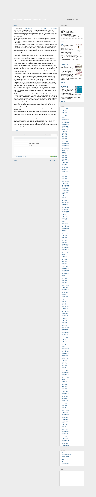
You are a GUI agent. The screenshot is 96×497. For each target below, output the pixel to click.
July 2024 (64, 152)
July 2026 (64, 110)
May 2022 (64, 197)
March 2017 (64, 304)
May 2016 (64, 322)
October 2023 (65, 167)
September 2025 (65, 127)
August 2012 (65, 400)
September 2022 (65, 190)
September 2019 (65, 252)
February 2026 (65, 119)
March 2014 (64, 367)
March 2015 (64, 346)
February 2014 (65, 369)
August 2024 (65, 150)
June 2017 (64, 299)
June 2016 (64, 320)
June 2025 (64, 133)
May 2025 (64, 134)
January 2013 (65, 391)
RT (63, 461)
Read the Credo (42, 19)
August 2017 (65, 296)
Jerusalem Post (65, 458)
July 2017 (64, 298)
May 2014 (64, 363)
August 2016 (65, 317)
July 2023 (64, 173)
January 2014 (65, 370)
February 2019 (65, 265)
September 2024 (65, 148)
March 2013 (64, 388)
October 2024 (65, 147)
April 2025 (64, 136)
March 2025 (64, 138)
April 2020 (64, 240)
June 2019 (64, 258)
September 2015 (65, 336)
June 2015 (64, 341)
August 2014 (65, 358)
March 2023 (64, 180)
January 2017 (65, 308)
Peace (15, 160)
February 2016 (65, 327)
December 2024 (65, 143)
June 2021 (64, 216)
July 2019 (64, 256)
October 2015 (65, 334)
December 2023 (65, 164)
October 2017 (65, 292)
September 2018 (65, 273)
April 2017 (64, 303)
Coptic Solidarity (65, 456)
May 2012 (64, 405)
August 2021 (65, 213)
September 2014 (65, 357)
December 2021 (65, 206)
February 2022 (65, 202)
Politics (16, 130)
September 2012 (65, 398)
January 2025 (65, 141)
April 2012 (64, 407)
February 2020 (65, 244)
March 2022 (64, 200)
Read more (63, 82)
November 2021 (65, 207)
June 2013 (64, 383)
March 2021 (64, 221)
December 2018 (65, 268)
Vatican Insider (65, 463)
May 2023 (64, 176)
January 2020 (65, 245)
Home (14, 19)
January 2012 (65, 412)
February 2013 (65, 390)
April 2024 (64, 157)
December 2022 (65, 185)
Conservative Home (66, 454)
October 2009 (65, 443)
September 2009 (65, 445)
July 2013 (64, 381)
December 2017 (65, 289)
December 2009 (65, 440)
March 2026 (64, 117)
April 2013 (64, 386)
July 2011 (64, 422)
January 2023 (65, 183)
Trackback (26, 134)
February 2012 (65, 410)
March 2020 (64, 242)
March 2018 (64, 284)
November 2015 (65, 332)
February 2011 (65, 429)
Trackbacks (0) (47, 134)
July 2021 (64, 214)
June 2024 (64, 153)
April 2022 (64, 199)
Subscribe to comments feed (20, 156)
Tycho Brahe (52, 160)
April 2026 (64, 115)
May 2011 (64, 426)
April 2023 (64, 178)
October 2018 (65, 272)
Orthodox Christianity (66, 459)
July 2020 (64, 235)
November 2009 (65, 442)
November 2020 (65, 228)
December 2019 (65, 247)
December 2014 (65, 351)
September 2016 (65, 315)
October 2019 (65, 251)
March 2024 (64, 159)
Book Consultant (27, 19)
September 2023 (65, 169)
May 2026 (64, 114)
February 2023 (65, 181)
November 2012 (65, 395)
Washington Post (66, 465)
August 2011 (65, 421)
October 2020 (65, 230)
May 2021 (64, 218)
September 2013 (65, 377)
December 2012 (65, 393)
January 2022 (65, 204)
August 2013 (65, 379)
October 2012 (65, 396)
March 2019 (64, 263)
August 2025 (65, 129)
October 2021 (65, 209)
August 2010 (65, 435)
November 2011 (65, 416)
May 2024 (64, 155)
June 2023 (64, 174)
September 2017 (65, 294)
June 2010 (64, 436)
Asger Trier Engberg (28, 28)
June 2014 (64, 362)
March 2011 (64, 428)
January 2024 (65, 162)
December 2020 (65, 226)
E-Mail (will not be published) (34, 143)
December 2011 (65, 414)
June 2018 (64, 278)
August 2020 (65, 233)
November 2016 (65, 311)
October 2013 (65, 376)
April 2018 (64, 282)
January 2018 (65, 287)
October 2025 (65, 126)
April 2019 (64, 261)
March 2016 (64, 325)
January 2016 (65, 329)
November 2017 (65, 291)
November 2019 (65, 249)
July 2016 (64, 318)
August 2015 (65, 337)
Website (30, 145)
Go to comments (44, 28)
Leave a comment (53, 28)
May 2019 (64, 259)
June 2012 (64, 403)
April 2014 (64, 365)
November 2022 (65, 186)
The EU (16, 25)
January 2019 (65, 266)
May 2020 (64, 239)
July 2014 (64, 360)
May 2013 (64, 384)
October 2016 (65, 313)
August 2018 (65, 275)
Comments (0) (54, 134)
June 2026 (64, 112)
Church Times (65, 452)
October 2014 (65, 355)
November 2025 (65, 124)
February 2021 (65, 223)
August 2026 (65, 108)
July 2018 (64, 277)
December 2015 (65, 331)
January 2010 (65, 438)
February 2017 (65, 306)
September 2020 (65, 232)
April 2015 (64, 344)
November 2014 (65, 353)
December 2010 (65, 431)
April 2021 (64, 219)
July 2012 (64, 402)
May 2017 (64, 301)
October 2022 (65, 188)
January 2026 (65, 121)
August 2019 (65, 254)
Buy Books (19, 19)
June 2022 (64, 195)
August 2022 (65, 192)
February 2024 (65, 160)
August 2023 (65, 171)
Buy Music (35, 19)
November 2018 (65, 270)
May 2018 (64, 280)
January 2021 (65, 225)
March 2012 (64, 409)
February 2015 (65, 348)
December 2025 (65, 122)
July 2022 (64, 193)
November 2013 (65, 374)
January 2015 (65, 350)
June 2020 (64, 237)
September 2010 (65, 433)
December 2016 (65, 310)
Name (30, 141)
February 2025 (65, 140)
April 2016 (64, 324)
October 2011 (65, 417)
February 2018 (65, 285)
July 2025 (64, 131)
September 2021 (65, 211)
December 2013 (65, 372)
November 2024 (65, 145)
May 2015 (64, 343)
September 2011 (65, 419)
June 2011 (64, 424)
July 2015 (64, 339)
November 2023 (65, 166)
